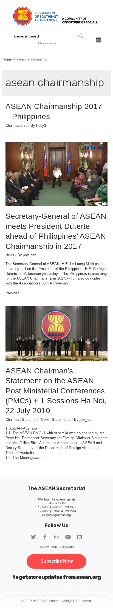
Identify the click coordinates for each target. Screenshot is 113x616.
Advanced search (48, 43)
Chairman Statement (22, 420)
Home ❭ (9, 59)
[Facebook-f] (45, 536)
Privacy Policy (48, 546)
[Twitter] (33, 536)
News (9, 255)
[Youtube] (68, 536)
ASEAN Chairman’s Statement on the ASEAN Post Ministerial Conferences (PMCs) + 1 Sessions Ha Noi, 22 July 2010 (56, 391)
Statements (61, 420)
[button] (56, 561)
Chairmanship (16, 125)
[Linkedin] (79, 536)
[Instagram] (56, 536)
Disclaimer (67, 546)
